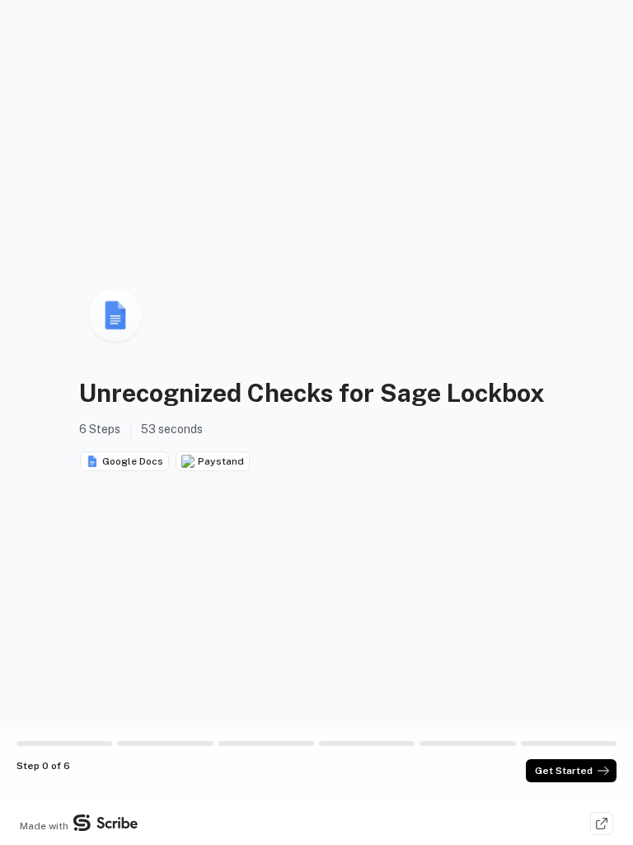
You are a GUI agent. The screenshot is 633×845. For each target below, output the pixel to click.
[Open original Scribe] (601, 823)
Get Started (564, 771)
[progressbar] (64, 743)
